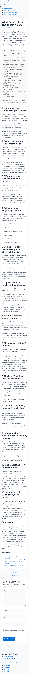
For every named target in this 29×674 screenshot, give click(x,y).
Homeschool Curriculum (10, 12)
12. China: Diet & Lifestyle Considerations (11, 88)
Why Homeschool (8, 8)
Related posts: (10, 96)
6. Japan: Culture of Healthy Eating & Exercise (13, 70)
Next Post (15, 575)
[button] (14, 7)
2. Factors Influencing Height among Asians (13, 57)
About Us (6, 669)
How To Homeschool (9, 10)
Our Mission (7, 665)
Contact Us (7, 671)
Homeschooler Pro (5, 1)
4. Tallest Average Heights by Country (14, 64)
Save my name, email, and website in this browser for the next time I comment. (14, 632)
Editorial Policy (7, 667)
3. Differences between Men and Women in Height (14, 61)
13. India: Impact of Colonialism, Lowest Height (14, 92)
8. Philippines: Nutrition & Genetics (13, 75)
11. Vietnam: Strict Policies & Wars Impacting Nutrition (13, 84)
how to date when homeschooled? (14, 565)
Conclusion (7, 94)
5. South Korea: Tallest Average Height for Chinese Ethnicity (14, 66)
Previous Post (15, 572)
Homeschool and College (10, 14)
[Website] (14, 624)
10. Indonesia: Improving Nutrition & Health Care (13, 81)
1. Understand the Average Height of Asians (13, 54)
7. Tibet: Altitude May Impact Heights (13, 73)
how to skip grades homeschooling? (15, 560)
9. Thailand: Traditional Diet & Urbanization (11, 77)
